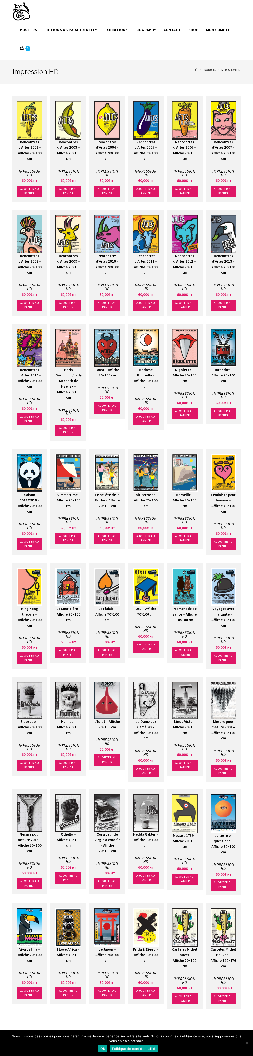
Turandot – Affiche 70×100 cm (223, 375)
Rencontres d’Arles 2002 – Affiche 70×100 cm (30, 150)
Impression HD (230, 70)
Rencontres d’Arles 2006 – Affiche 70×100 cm (184, 150)
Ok (102, 1049)
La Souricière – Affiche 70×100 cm (68, 614)
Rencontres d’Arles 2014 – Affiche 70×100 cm (30, 378)
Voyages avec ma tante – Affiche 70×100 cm (223, 617)
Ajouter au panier (29, 191)
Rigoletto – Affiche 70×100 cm (184, 375)
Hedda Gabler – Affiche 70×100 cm (145, 840)
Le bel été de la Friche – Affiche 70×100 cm (107, 500)
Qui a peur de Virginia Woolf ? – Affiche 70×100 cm (107, 843)
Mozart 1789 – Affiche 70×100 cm (184, 841)
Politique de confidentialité (133, 1049)
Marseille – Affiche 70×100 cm (184, 500)
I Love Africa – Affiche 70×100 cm (68, 955)
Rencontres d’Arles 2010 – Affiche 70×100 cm (107, 264)
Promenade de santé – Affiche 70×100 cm (185, 614)
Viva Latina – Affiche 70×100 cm (30, 955)
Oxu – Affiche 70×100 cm (145, 611)
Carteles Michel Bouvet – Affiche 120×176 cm (223, 958)
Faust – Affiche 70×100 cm (107, 372)
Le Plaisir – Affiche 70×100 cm (107, 614)
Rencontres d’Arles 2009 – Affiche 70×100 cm (68, 264)
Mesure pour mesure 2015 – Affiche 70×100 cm (30, 843)
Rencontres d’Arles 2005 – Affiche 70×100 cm (146, 150)
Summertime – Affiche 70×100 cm (68, 500)
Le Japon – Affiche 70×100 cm (107, 955)
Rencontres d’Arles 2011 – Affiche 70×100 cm (146, 264)
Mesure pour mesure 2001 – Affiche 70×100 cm (223, 730)
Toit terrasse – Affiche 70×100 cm (146, 500)
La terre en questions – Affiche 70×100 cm (223, 844)
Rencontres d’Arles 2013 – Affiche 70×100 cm (223, 264)
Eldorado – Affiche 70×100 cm (30, 727)
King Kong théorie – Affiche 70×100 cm (30, 617)
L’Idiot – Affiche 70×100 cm (107, 724)
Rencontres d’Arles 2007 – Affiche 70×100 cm (223, 150)
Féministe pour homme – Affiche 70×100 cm (223, 503)
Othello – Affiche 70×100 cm (68, 840)
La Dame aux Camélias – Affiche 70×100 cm (146, 730)
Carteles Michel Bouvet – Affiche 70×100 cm (184, 958)
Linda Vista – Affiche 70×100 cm (184, 727)
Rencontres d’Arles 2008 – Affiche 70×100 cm (30, 264)
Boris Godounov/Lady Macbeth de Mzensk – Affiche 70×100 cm (68, 383)
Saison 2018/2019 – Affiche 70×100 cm (30, 503)
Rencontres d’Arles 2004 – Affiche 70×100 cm (107, 150)
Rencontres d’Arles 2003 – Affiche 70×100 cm (68, 150)
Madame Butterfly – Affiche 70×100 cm (146, 378)
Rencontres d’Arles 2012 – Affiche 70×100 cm (184, 264)
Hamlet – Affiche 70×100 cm (68, 727)
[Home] (196, 70)
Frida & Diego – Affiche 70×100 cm (145, 955)
